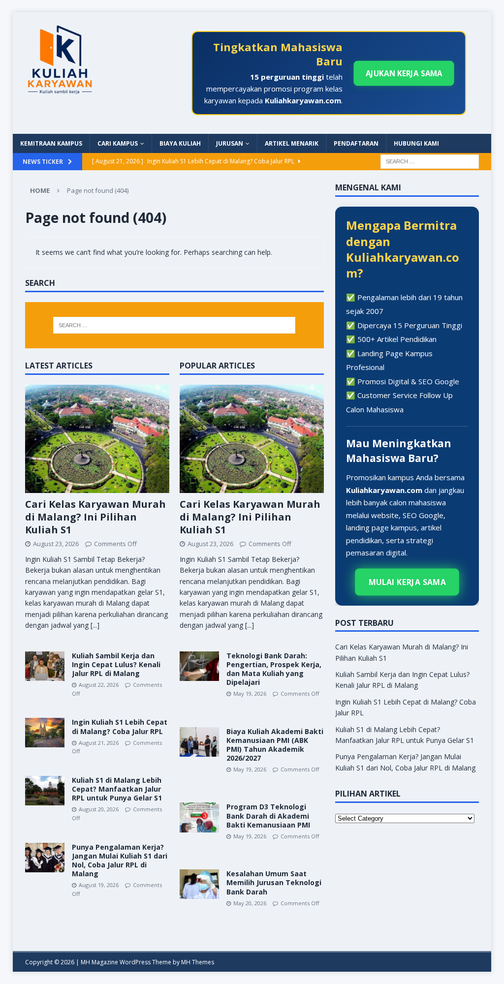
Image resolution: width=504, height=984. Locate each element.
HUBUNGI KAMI (416, 143)
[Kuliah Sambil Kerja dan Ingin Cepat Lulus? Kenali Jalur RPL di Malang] (44, 666)
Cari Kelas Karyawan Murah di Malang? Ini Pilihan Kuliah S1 (95, 516)
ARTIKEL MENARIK (291, 143)
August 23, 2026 (56, 543)
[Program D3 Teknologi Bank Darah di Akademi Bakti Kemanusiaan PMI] (199, 817)
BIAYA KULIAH (180, 143)
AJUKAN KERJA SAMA (403, 73)
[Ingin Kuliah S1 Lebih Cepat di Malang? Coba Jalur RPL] (44, 732)
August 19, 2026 (99, 885)
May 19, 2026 (249, 693)
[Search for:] (429, 161)
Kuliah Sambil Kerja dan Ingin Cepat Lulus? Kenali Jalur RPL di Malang (116, 664)
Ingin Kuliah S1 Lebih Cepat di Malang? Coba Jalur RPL (119, 726)
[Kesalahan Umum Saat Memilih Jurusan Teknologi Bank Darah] (199, 884)
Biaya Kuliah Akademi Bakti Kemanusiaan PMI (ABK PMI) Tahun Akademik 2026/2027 (274, 745)
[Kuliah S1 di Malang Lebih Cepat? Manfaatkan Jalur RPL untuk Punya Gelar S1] (44, 790)
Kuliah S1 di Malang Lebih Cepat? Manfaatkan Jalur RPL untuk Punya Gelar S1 (117, 788)
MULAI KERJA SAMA (407, 581)
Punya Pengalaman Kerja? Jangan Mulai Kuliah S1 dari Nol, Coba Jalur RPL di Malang (119, 860)
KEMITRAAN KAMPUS (51, 143)
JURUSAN (229, 143)
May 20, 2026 (249, 903)
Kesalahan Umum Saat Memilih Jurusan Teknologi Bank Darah (273, 882)
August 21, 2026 (99, 742)
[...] (95, 625)
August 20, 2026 (99, 809)
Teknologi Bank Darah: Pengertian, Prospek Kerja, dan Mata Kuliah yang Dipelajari (273, 669)
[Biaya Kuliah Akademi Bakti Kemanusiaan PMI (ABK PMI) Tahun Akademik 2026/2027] (199, 742)
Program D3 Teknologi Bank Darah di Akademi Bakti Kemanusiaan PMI (268, 815)
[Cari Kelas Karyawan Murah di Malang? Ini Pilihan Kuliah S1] (97, 439)
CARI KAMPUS (117, 143)
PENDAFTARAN (356, 143)
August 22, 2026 (99, 684)
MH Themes (197, 962)
